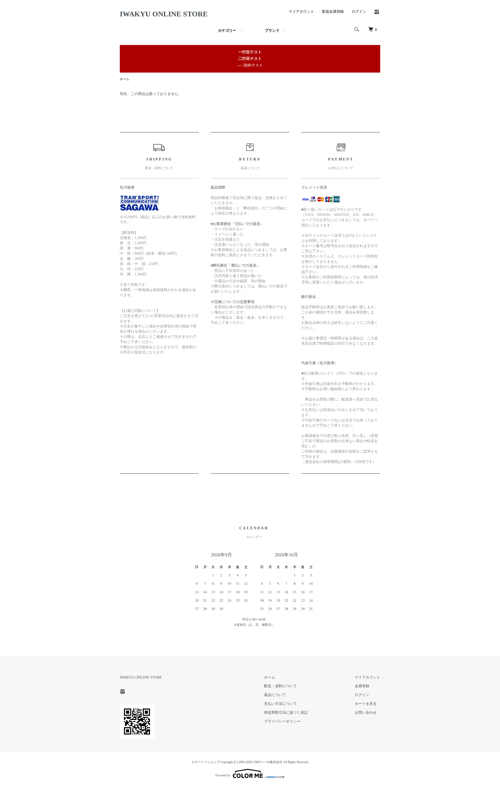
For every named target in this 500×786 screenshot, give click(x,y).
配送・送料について (280, 686)
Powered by (222, 775)
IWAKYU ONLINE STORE (164, 14)
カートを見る (366, 704)
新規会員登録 (333, 12)
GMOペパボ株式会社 (267, 762)
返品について (275, 695)
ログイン (359, 12)
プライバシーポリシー (282, 721)
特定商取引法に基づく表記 (286, 712)
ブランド (272, 31)
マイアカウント (301, 12)
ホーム (124, 79)
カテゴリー (227, 31)
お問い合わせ (366, 712)
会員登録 (362, 686)
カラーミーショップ (205, 762)
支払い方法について (280, 704)
